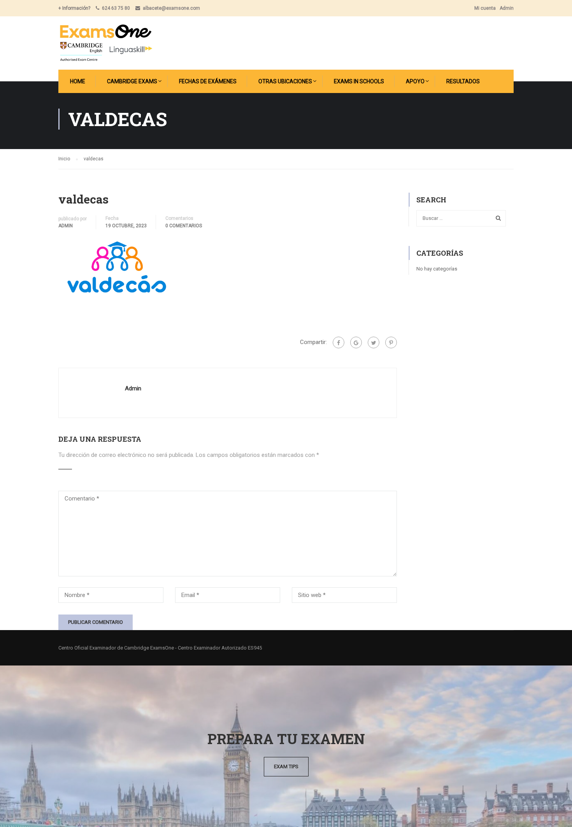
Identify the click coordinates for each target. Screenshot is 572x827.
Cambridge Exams (132, 81)
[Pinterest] (391, 342)
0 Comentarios (183, 225)
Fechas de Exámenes (208, 81)
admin (65, 225)
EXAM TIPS (286, 766)
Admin (507, 8)
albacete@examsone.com (171, 8)
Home (77, 81)
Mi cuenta (485, 8)
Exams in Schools (359, 81)
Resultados (463, 81)
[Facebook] (338, 342)
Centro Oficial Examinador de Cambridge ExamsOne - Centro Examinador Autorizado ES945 (160, 648)
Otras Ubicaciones (285, 81)
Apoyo (415, 81)
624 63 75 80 (116, 8)
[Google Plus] (356, 342)
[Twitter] (373, 342)
